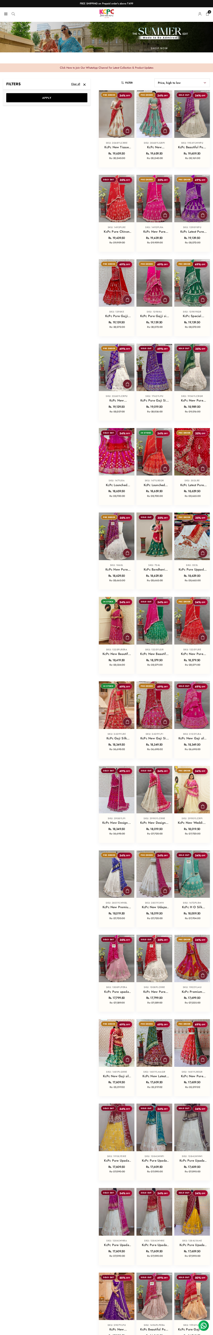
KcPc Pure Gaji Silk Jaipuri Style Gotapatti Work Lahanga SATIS (192, 1329)
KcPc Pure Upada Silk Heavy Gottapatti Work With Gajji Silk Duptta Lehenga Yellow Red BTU (192, 1245)
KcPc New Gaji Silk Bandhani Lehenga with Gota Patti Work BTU (154, 738)
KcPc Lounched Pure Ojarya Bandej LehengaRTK (154, 485)
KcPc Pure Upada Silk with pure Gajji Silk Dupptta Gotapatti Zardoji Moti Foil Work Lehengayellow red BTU (117, 1160)
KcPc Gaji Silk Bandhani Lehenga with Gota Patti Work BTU (116, 738)
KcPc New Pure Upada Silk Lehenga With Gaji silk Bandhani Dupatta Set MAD (192, 400)
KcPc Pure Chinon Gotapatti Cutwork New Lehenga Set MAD (117, 232)
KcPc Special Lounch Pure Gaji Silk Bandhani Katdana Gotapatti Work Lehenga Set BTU (192, 316)
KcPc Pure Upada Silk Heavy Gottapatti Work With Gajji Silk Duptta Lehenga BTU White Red (154, 1245)
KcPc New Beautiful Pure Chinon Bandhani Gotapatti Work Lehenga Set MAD (154, 654)
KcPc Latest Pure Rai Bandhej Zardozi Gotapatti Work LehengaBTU (192, 485)
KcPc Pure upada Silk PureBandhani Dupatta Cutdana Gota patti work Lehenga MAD (117, 992)
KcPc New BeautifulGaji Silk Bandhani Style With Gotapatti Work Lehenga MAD (116, 400)
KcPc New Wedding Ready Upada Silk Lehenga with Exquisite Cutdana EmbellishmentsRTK (192, 823)
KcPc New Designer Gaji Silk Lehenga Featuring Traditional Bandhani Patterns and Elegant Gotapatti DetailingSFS (116, 823)
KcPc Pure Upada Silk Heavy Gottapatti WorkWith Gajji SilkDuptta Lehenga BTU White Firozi (154, 1160)
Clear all (75, 84)
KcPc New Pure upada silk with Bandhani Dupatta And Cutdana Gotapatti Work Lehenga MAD (154, 992)
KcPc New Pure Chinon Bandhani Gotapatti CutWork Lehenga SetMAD (154, 232)
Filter (129, 83)
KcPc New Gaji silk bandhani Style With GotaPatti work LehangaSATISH (192, 738)
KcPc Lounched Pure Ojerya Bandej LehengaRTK (117, 485)
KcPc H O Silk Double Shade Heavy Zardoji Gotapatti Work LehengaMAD (192, 907)
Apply (46, 98)
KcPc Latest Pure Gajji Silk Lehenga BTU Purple (192, 232)
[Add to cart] (127, 130)
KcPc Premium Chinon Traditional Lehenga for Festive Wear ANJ (192, 992)
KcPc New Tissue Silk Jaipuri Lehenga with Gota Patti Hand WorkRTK (116, 147)
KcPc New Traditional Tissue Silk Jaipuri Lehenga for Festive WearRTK (154, 147)
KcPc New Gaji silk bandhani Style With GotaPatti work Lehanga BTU (116, 1076)
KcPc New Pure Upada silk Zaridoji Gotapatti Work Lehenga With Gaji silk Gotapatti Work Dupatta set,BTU (116, 569)
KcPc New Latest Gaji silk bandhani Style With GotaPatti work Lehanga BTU (154, 1076)
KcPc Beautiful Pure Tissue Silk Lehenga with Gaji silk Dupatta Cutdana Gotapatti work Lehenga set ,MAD (154, 1329)
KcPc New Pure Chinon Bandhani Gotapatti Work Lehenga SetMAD (192, 654)
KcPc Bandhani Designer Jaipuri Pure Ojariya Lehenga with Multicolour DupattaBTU (154, 569)
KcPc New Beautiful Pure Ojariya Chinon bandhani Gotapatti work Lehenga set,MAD (117, 654)
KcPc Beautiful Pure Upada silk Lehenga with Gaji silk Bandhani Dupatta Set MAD (192, 147)
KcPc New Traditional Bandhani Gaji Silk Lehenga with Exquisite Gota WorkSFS (116, 1329)
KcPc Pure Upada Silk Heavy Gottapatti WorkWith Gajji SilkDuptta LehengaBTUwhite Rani (116, 1245)
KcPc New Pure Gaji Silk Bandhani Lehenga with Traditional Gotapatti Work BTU (192, 1076)
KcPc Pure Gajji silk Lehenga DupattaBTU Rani (154, 316)
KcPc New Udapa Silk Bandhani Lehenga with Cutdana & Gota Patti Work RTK (154, 907)
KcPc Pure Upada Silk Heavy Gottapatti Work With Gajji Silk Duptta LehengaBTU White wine (192, 1160)
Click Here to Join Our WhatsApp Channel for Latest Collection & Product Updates (106, 68)
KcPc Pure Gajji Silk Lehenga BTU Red (116, 316)
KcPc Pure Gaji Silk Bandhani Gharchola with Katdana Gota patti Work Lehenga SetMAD (154, 400)
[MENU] (6, 13)
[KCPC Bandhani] (106, 13)
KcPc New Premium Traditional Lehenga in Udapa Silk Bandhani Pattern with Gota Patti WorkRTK (117, 907)
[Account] (200, 13)
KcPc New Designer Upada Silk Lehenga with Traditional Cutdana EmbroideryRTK (154, 823)
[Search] (13, 13)
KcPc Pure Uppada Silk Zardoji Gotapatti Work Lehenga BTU (192, 569)
